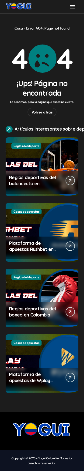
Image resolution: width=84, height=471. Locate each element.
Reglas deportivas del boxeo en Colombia (32, 312)
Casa (18, 28)
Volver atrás (42, 112)
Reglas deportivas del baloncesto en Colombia (32, 183)
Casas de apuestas (26, 211)
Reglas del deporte (26, 146)
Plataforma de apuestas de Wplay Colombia (29, 380)
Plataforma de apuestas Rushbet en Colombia (31, 249)
